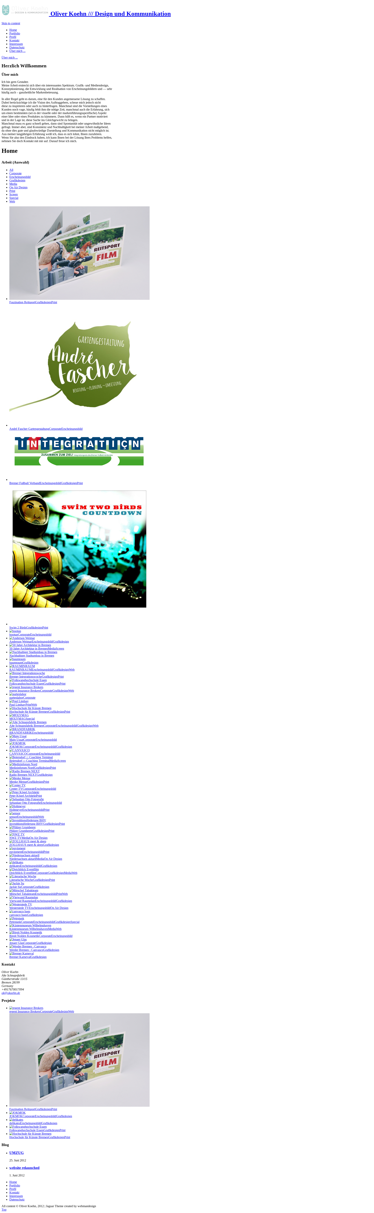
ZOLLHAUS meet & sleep (34, 844)
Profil (12, 1189)
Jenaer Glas (30, 943)
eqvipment (29, 851)
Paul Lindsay (23, 704)
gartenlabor (22, 697)
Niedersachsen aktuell (35, 858)
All (11, 170)
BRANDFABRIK (31, 732)
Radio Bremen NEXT (31, 774)
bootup (30, 634)
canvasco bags (26, 915)
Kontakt (14, 1192)
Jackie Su (29, 886)
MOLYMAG (22, 718)
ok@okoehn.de (11, 993)
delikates (33, 865)
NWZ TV (28, 837)
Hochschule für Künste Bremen (39, 711)
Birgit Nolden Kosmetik (40, 936)
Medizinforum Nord (32, 767)
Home (13, 1182)
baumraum (23, 662)
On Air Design (18, 187)
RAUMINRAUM (42, 669)
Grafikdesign (17, 180)
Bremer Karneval (28, 957)
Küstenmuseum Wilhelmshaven (35, 929)
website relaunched (24, 1168)
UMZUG (16, 1153)
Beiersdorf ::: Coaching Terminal (37, 760)
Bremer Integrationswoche (36, 676)
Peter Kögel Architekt (25, 795)
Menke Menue (29, 781)
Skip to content (11, 23)
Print (12, 191)
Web (12, 201)
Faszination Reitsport (33, 302)
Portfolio (14, 1185)
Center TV (32, 788)
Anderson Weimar (39, 641)
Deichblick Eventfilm (43, 872)
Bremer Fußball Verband (46, 483)
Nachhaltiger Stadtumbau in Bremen (31, 655)
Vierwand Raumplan (40, 900)
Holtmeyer (29, 809)
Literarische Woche (32, 879)
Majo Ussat (33, 739)
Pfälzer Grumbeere (31, 830)
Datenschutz (17, 1199)
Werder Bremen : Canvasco (34, 950)
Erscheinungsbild (20, 177)
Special (13, 198)
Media (13, 184)
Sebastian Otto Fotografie (35, 802)
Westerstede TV (38, 908)
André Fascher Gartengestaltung (46, 428)
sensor (26, 816)
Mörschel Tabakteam (38, 893)
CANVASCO (34, 753)
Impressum (16, 1196)
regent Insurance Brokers (41, 690)
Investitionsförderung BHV (37, 823)
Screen (13, 194)
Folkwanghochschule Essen (37, 683)
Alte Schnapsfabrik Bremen (54, 725)
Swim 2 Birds (28, 627)
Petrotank (44, 922)
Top (4, 1209)
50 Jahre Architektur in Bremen (36, 648)
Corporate (15, 173)
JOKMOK (40, 746)
